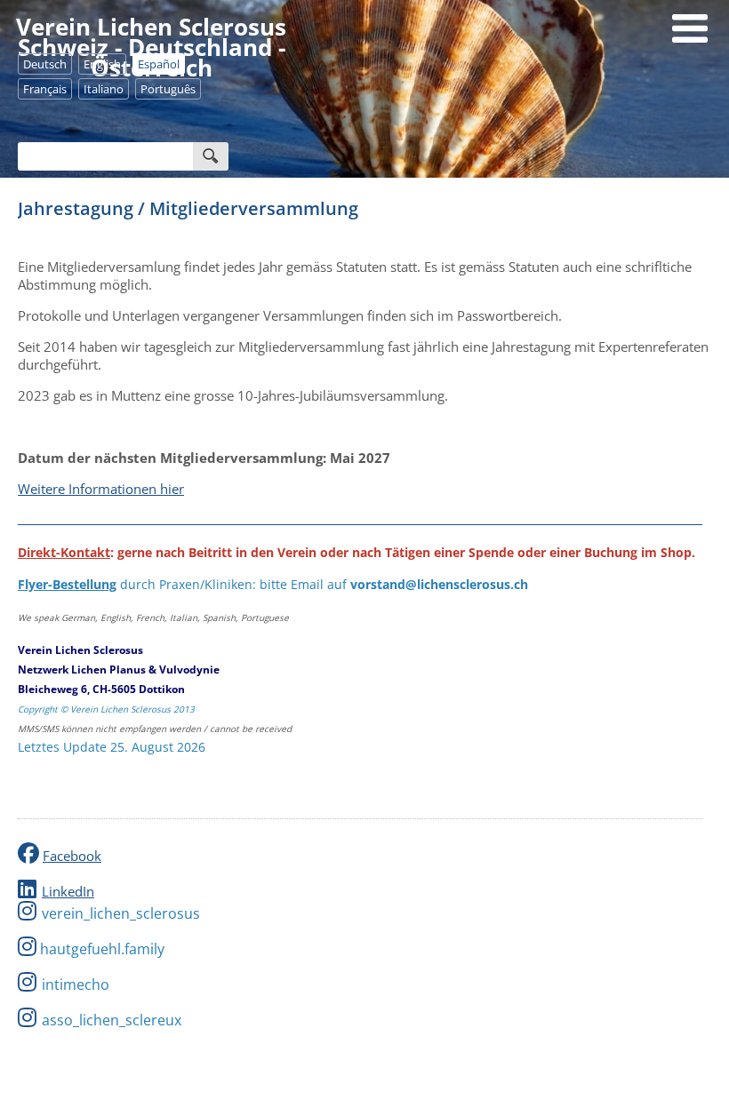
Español (159, 64)
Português (168, 89)
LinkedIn (68, 891)
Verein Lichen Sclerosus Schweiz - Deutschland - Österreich (151, 47)
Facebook (72, 856)
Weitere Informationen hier (101, 489)
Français (45, 89)
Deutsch (45, 64)
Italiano (104, 89)
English (102, 64)
